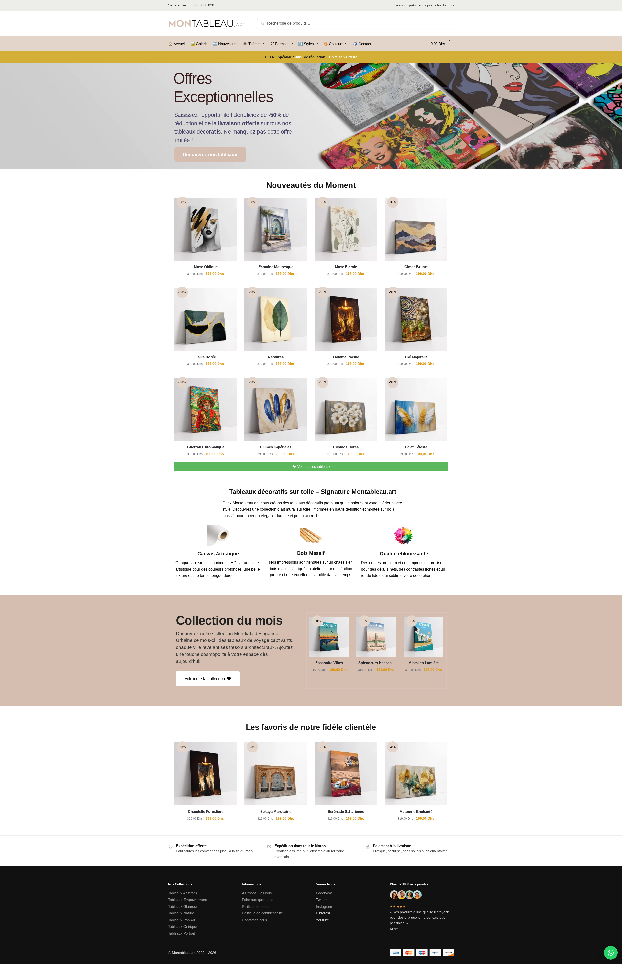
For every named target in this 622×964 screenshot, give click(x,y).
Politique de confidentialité (263, 913)
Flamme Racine (346, 357)
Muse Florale (346, 267)
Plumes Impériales (275, 447)
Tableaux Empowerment (187, 900)
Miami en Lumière (423, 663)
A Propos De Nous (257, 893)
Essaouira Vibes (329, 663)
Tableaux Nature (181, 913)
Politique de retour (256, 906)
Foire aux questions (257, 900)
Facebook (324, 893)
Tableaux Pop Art (181, 920)
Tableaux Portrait (181, 933)
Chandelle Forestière (205, 811)
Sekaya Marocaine (275, 811)
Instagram (324, 906)
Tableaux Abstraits (182, 893)
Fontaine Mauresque (275, 267)
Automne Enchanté (416, 811)
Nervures (276, 357)
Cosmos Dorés (346, 447)
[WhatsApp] (611, 953)
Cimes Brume (416, 267)
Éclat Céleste (416, 447)
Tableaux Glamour (182, 906)
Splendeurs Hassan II (376, 663)
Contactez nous (254, 920)
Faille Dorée (206, 357)
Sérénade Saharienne (346, 811)
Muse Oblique (206, 267)
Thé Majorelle (415, 357)
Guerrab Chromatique (205, 447)
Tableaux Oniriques (183, 926)
